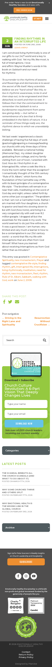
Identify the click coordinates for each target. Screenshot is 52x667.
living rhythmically (12, 270)
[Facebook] (18, 576)
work (10, 280)
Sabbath (26, 277)
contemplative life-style (24, 263)
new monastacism (25, 260)
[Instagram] (26, 576)
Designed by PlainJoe (26, 664)
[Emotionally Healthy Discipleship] (15, 19)
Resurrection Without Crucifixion (42, 321)
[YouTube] (34, 576)
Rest (35, 273)
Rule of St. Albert (11, 277)
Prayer (40, 260)
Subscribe (26, 562)
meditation (29, 270)
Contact (26, 652)
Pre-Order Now (24, 10)
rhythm (43, 273)
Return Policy (26, 654)
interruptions (41, 267)
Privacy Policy (26, 657)
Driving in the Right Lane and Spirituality (11, 321)
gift (13, 267)
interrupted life (24, 267)
